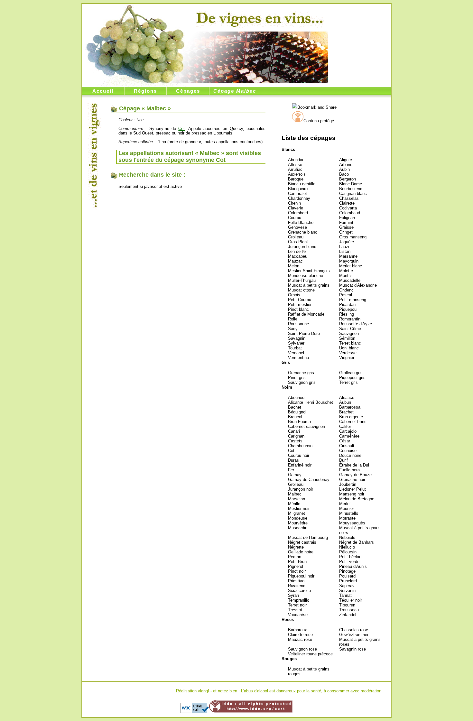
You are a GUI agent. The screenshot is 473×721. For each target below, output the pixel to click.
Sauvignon (349, 333)
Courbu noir (298, 455)
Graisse (346, 227)
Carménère (349, 436)
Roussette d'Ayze (355, 323)
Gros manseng (352, 237)
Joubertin (347, 484)
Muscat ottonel (302, 290)
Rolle (292, 319)
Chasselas (349, 198)
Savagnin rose (352, 649)
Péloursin (348, 552)
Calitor (345, 426)
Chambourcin (300, 445)
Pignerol (295, 566)
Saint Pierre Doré (304, 333)
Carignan (296, 436)
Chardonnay (299, 198)
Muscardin (297, 527)
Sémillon (347, 338)
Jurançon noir (300, 489)
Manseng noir (351, 494)
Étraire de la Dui (354, 465)
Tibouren (347, 605)
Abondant (297, 159)
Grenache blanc (302, 232)
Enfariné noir (299, 465)
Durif (343, 460)
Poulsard (347, 576)
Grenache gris (301, 372)
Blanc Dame (350, 183)
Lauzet (345, 246)
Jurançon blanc (302, 246)
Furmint (346, 222)
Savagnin (296, 338)
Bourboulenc (350, 188)
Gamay (294, 474)
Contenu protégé (318, 120)
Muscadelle (349, 280)
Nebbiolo (347, 537)
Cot (291, 450)
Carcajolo (348, 431)
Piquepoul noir (301, 576)
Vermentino (298, 357)
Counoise (348, 450)
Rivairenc (296, 585)
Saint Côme (350, 328)
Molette (346, 270)
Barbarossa (349, 407)
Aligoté (345, 159)
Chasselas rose (353, 629)
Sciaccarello (299, 590)
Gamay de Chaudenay (308, 479)
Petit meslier (299, 304)
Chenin (294, 203)
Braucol (295, 416)
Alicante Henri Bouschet (310, 402)
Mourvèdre (298, 523)
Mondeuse (297, 518)
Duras (293, 460)
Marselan (296, 498)
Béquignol (297, 412)
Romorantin (349, 319)
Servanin (347, 590)
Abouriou (296, 397)
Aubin (344, 169)
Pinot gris (297, 377)
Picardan (347, 304)
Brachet (346, 412)
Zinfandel (347, 614)
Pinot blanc (298, 309)
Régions (145, 91)
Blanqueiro (298, 188)
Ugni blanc (349, 348)
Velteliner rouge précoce (310, 654)
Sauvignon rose (302, 649)
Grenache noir (352, 479)
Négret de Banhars (356, 542)
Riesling (346, 314)
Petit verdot (350, 561)
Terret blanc (350, 343)
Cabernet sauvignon (306, 426)
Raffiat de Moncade (306, 314)
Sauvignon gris (302, 382)
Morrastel (348, 518)
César (344, 441)
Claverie (295, 208)
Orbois (294, 294)
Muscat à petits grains (308, 285)
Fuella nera (349, 469)
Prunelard (348, 580)
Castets (295, 441)
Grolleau (295, 237)
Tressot (295, 609)
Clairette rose (300, 634)
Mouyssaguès (352, 523)
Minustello (348, 513)
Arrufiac (295, 169)
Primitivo (296, 580)
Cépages (188, 91)
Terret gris (348, 382)
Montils (346, 275)
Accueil (103, 91)
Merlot (345, 503)
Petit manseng (352, 299)
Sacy (293, 328)
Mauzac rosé (300, 639)
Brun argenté (351, 416)
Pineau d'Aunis (353, 566)
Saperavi (347, 585)
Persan (294, 556)
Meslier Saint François (309, 270)
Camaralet (297, 193)
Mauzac (295, 261)
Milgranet (296, 513)
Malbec (294, 494)
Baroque (295, 179)
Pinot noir (297, 571)
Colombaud (349, 212)
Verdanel (296, 352)
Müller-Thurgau (302, 280)
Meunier (346, 508)
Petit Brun (297, 561)
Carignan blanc (353, 193)
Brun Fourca (299, 421)
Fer (291, 469)
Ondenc (346, 290)
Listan (344, 251)
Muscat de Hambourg (308, 537)
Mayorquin (348, 261)
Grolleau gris (351, 372)
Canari (294, 431)
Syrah (293, 595)
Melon (293, 265)
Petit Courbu (299, 299)
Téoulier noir (350, 600)
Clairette (347, 203)
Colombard (298, 212)
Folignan (347, 217)
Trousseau (349, 609)
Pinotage (347, 571)
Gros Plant (298, 241)
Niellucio (347, 547)
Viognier (346, 357)
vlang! (203, 691)
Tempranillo (298, 600)
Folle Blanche (300, 222)
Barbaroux (297, 629)
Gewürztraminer (353, 634)
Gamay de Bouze (355, 474)
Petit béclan (350, 556)
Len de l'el (297, 251)
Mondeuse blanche (305, 275)
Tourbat (295, 348)
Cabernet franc (352, 421)
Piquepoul (348, 309)
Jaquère (346, 241)
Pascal (345, 294)
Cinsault (346, 445)
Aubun (345, 402)
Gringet (346, 232)
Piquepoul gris (352, 377)
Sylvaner (296, 343)
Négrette (296, 547)
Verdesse (348, 352)
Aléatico (346, 397)
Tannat (345, 595)
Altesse (295, 164)
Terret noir (297, 605)
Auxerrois (297, 174)
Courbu (294, 217)
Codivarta (348, 208)
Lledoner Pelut (352, 489)
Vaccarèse (298, 614)
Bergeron (347, 179)
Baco (344, 174)
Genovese (297, 227)
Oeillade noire (300, 552)
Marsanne (348, 256)
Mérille (294, 503)
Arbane (345, 164)
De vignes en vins (259, 18)
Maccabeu (297, 256)
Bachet (294, 407)
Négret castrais (302, 542)
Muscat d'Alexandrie (358, 285)
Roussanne (298, 323)
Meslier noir (299, 508)
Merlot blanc (350, 265)
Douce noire (350, 455)
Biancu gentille (301, 183)
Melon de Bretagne (356, 498)
